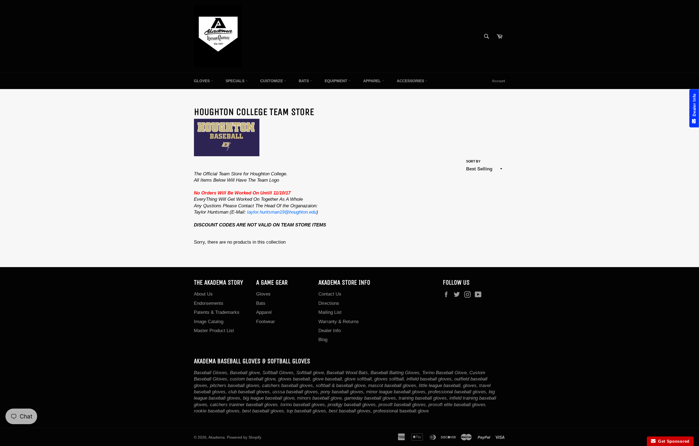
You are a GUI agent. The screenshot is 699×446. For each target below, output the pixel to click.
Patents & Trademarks (216, 312)
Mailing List (330, 312)
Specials (235, 81)
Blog (322, 339)
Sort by (473, 161)
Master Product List (214, 330)
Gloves (202, 81)
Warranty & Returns (338, 321)
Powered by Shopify (244, 437)
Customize (272, 81)
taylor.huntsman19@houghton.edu (281, 212)
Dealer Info (329, 330)
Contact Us (329, 294)
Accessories (411, 81)
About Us (203, 294)
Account (498, 81)
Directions (328, 303)
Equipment (336, 81)
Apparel (372, 81)
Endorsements (208, 303)
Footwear (265, 321)
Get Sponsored (673, 441)
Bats (304, 81)
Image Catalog (208, 321)
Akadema (216, 437)
